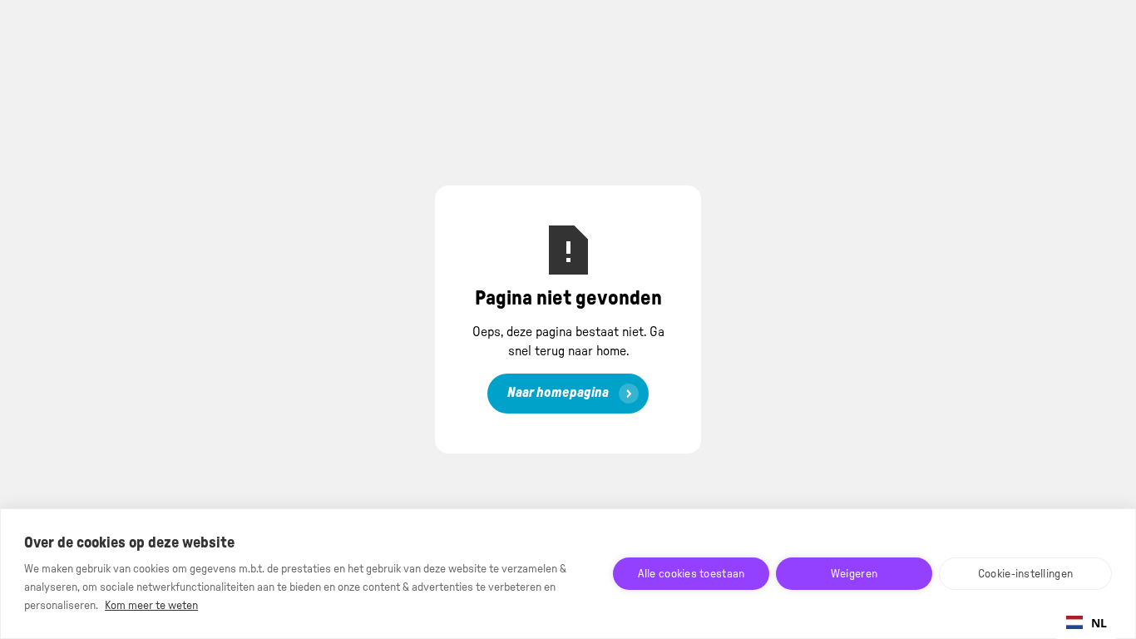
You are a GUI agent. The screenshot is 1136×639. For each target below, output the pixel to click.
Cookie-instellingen (1025, 574)
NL (1099, 623)
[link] (568, 394)
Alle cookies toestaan (691, 574)
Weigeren (854, 574)
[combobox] (1086, 622)
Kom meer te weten (151, 606)
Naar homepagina (558, 392)
